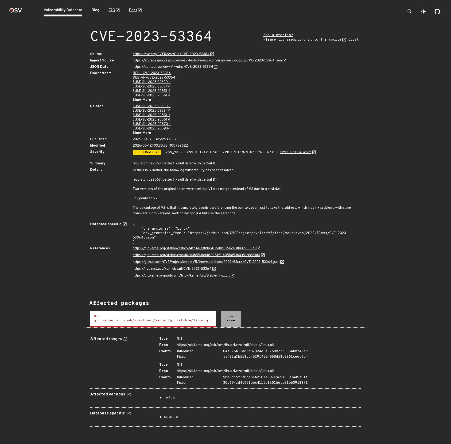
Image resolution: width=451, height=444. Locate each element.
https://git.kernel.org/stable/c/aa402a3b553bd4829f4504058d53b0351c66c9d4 (196, 255)
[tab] (153, 319)
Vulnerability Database (63, 10)
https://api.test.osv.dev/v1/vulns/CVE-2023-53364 (173, 67)
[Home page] (15, 12)
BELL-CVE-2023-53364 (152, 73)
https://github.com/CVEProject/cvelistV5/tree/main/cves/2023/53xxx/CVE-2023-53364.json (206, 262)
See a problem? (278, 35)
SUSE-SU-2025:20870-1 (152, 124)
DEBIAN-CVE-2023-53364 (154, 78)
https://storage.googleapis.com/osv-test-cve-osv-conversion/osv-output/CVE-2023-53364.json (207, 60)
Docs (133, 10)
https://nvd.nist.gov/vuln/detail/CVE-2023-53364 (172, 269)
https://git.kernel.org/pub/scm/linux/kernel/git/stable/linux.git (181, 275)
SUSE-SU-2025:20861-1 (151, 95)
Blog (95, 10)
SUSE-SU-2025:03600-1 (152, 82)
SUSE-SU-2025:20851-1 (151, 91)
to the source (328, 40)
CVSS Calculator (295, 152)
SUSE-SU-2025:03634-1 (152, 86)
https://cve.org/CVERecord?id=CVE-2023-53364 (171, 54)
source (171, 417)
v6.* (170, 398)
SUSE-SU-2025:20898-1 (152, 128)
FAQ (112, 10)
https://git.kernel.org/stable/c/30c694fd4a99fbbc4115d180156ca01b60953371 (194, 248)
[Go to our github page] (437, 11)
